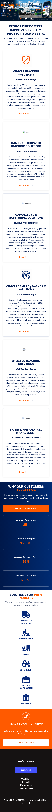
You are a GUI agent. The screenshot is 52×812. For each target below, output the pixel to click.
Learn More (26, 114)
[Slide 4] (26, 18)
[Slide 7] (33, 18)
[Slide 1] (18, 18)
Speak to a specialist (26, 508)
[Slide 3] (23, 18)
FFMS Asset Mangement (30, 7)
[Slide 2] (21, 18)
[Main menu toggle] (46, 7)
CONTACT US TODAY (26, 743)
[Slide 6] (31, 18)
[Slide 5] (28, 18)
